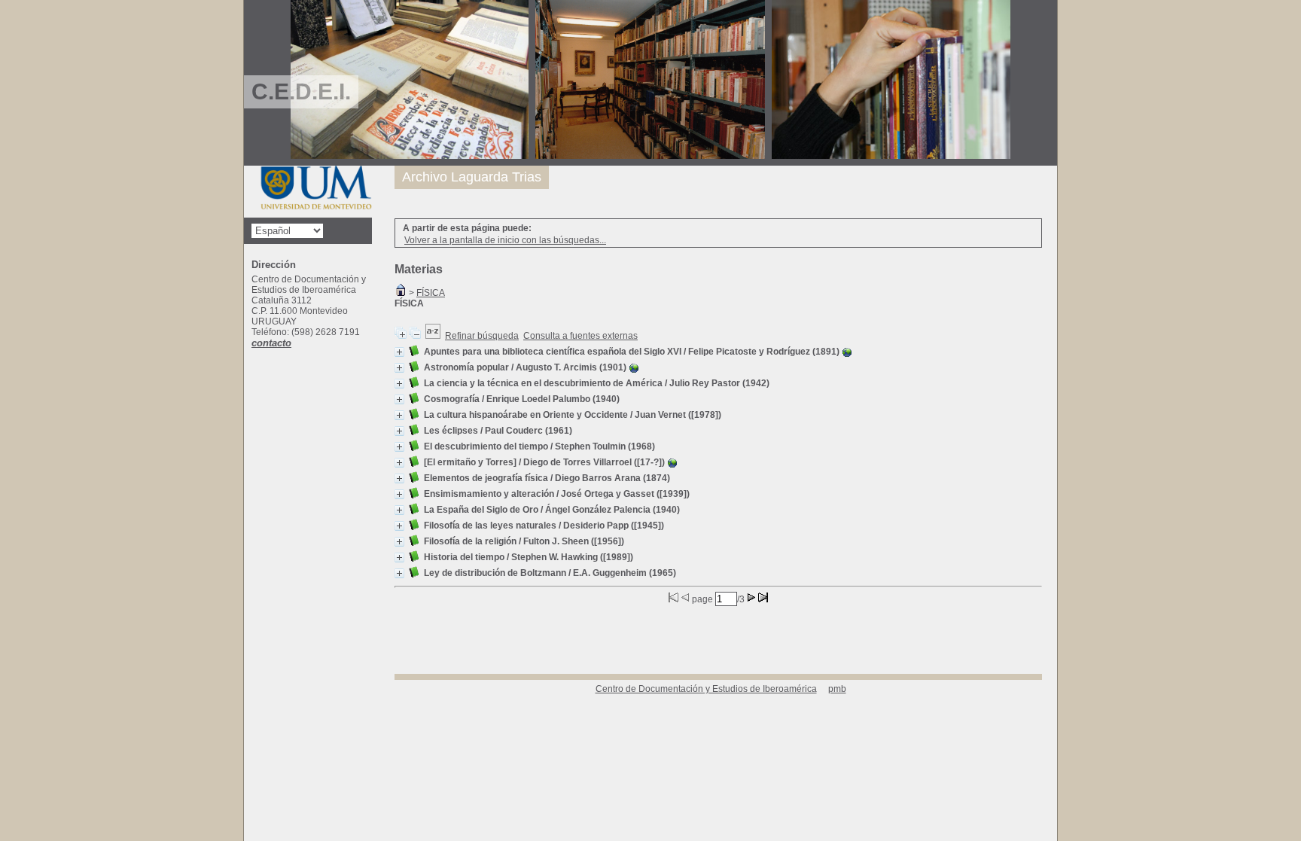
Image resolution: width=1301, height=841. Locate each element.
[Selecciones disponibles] (432, 336)
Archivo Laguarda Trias (471, 176)
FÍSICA (430, 293)
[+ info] (399, 352)
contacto (271, 343)
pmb (837, 689)
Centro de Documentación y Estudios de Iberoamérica (706, 689)
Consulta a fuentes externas (580, 336)
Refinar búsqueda (482, 336)
